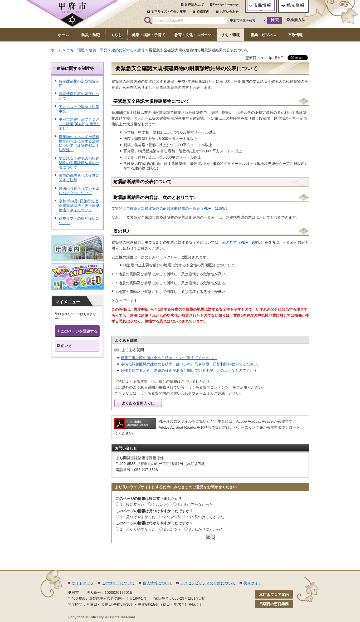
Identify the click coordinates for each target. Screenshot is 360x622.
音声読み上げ (194, 4)
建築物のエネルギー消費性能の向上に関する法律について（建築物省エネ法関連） (79, 143)
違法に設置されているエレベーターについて (79, 190)
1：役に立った (132, 504)
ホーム (56, 50)
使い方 (66, 346)
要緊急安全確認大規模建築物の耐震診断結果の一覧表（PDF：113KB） (170, 208)
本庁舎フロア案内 (274, 594)
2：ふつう (161, 504)
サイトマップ (83, 583)
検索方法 (297, 20)
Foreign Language (226, 4)
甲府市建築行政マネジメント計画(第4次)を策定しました (79, 123)
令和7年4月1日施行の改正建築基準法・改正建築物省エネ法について (79, 205)
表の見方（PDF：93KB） (243, 242)
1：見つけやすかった (137, 517)
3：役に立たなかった (195, 504)
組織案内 (203, 11)
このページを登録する (79, 331)
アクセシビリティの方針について (208, 583)
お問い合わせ (229, 11)
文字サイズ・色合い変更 (168, 11)
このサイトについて (118, 583)
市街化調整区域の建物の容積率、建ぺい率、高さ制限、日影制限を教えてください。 (191, 364)
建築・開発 (98, 50)
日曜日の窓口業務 (274, 604)
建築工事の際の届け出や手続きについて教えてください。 (169, 358)
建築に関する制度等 (128, 50)
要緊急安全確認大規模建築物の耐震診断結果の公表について (79, 162)
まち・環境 (75, 50)
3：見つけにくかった (206, 517)
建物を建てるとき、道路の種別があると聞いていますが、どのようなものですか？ (189, 370)
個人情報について (157, 583)
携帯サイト (253, 583)
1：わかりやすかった (137, 529)
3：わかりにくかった (206, 529)
